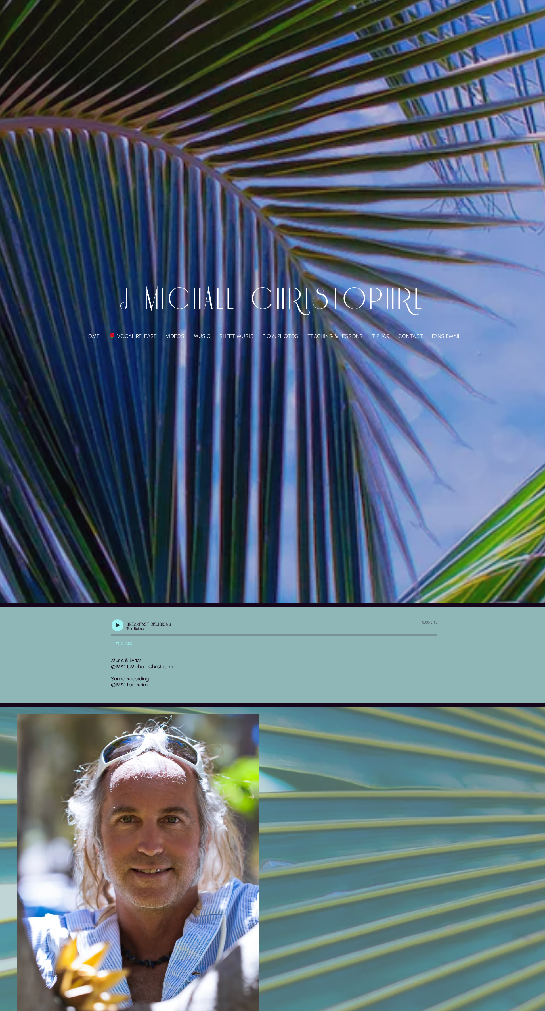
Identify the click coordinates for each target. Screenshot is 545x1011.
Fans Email (446, 336)
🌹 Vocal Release (133, 336)
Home (92, 336)
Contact (410, 336)
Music (202, 336)
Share (126, 643)
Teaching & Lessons (335, 336)
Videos (175, 336)
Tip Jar (380, 336)
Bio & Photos (280, 336)
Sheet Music (236, 336)
